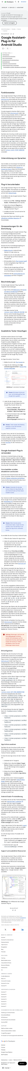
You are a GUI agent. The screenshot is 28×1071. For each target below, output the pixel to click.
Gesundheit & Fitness (6, 962)
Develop (4, 7)
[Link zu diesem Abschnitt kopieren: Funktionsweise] (15, 93)
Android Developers (5, 29)
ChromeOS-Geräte (5, 981)
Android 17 (3, 992)
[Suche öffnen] (16, 2)
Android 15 (3, 996)
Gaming (3, 958)
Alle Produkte (4, 1054)
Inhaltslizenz (23, 917)
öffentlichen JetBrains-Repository (10, 218)
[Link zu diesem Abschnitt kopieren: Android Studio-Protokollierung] (24, 797)
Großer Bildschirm (5, 976)
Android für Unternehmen (7, 939)
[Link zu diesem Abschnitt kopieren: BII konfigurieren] (14, 651)
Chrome (3, 1047)
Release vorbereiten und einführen (15, 478)
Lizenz (10, 1060)
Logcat (25, 825)
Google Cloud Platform (6, 1052)
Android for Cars (5, 983)
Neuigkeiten (4, 947)
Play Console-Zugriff (21, 261)
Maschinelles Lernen (6, 960)
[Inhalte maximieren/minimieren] (12, 53)
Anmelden (23, 1)
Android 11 (3, 1006)
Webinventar (16, 290)
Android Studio (12, 193)
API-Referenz (4, 1017)
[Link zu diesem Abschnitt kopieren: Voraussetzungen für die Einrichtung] (12, 229)
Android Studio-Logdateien (14, 801)
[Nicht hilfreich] (13, 34)
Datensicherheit (5, 942)
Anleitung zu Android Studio (8, 1012)
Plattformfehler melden (6, 1028)
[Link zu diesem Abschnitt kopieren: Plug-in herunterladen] (21, 185)
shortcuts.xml (5, 99)
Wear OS (3, 978)
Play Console (19, 362)
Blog (2, 949)
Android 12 (3, 1004)
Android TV (3, 985)
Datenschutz (4, 967)
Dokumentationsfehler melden (8, 1030)
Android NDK (4, 1022)
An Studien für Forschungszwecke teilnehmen (12, 1035)
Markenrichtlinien (18, 1060)
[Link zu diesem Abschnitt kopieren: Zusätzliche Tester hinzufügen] (2, 333)
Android (3, 937)
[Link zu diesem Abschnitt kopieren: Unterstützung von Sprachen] (2, 161)
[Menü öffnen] (2, 2)
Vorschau (8, 442)
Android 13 (3, 1001)
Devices (12, 7)
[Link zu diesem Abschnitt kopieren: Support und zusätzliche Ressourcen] (2, 853)
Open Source (4, 944)
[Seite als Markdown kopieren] (7, 48)
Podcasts (3, 951)
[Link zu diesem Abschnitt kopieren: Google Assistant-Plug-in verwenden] (12, 453)
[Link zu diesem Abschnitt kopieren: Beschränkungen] (17, 282)
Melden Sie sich (8, 250)
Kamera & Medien (5, 965)
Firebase (3, 1050)
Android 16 (3, 994)
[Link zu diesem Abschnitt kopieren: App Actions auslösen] (17, 744)
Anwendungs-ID (8, 501)
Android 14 (3, 999)
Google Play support (6, 1033)
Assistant (20, 7)
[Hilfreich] (11, 34)
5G (2, 970)
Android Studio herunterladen (8, 1019)
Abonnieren (23, 1063)
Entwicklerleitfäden (5, 1015)
